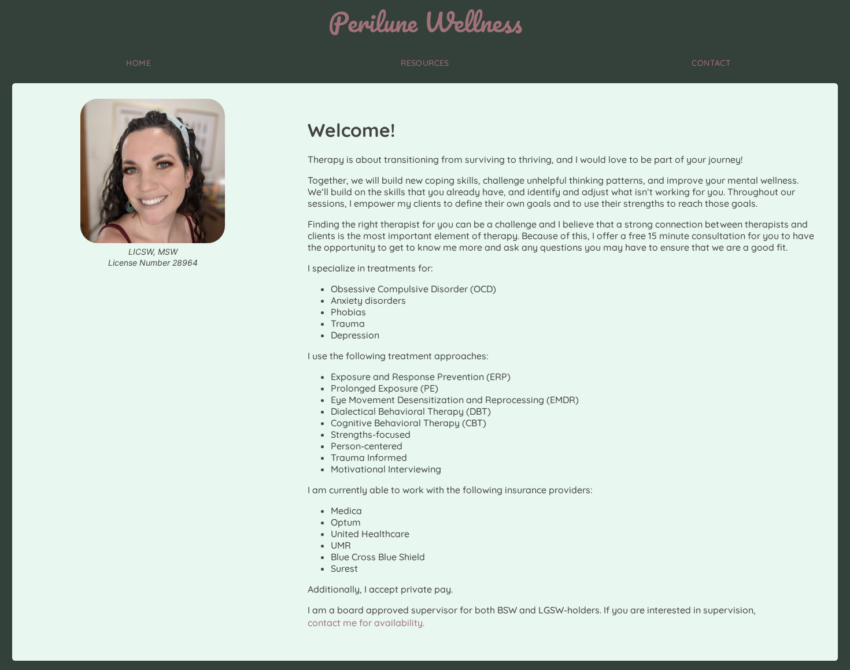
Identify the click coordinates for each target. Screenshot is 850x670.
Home (138, 63)
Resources (425, 63)
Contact (711, 63)
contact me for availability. (366, 622)
